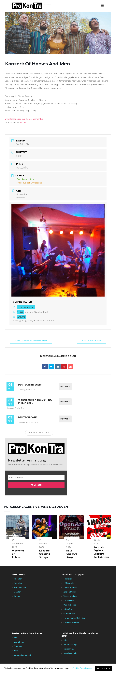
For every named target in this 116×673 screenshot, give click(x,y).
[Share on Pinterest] (64, 366)
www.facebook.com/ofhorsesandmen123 (24, 119)
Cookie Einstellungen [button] (82, 668)
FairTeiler (68, 579)
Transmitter (69, 600)
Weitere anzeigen (39, 433)
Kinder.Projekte (70, 587)
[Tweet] (51, 366)
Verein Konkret (70, 596)
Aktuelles (18, 583)
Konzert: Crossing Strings (44, 554)
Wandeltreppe (70, 605)
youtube (23, 123)
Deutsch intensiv (30, 384)
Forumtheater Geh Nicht (74, 618)
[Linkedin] (58, 366)
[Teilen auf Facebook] (45, 366)
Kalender (18, 579)
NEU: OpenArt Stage (71, 554)
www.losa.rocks (70, 653)
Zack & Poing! (70, 592)
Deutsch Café (27, 417)
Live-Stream (19, 642)
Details (65, 386)
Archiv (16, 651)
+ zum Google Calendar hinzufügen (31, 341)
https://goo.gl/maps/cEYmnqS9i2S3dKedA (33, 320)
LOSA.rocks (69, 583)
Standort (17, 592)
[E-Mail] (70, 366)
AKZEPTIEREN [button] (103, 668)
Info (15, 637)
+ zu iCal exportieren (91, 341)
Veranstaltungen (71, 644)
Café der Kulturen (71, 622)
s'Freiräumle (69, 613)
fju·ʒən (17, 596)
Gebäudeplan (20, 587)
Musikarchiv (69, 649)
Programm (18, 646)
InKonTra (68, 609)
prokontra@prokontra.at (36, 312)
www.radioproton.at (22, 655)
